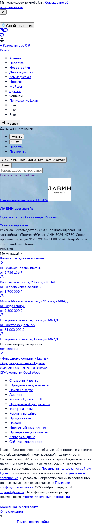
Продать (16, 146)
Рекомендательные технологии (46, 496)
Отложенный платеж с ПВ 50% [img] (24, 200)
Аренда (15, 58)
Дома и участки (21, 72)
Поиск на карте (21, 390)
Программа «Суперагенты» (29, 404)
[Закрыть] (3, 12)
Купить (16, 136)
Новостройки (19, 67)
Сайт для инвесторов (25, 441)
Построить (17, 151)
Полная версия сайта (33, 521)
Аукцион (15, 394)
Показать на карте (14, 175)
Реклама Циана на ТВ (25, 399)
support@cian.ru (12, 492)
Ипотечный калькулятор (28, 427)
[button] (46, 212)
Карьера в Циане (22, 437)
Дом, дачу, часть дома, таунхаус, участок (33, 159)
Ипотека (15, 81)
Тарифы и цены (21, 408)
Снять (15, 142)
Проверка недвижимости (28, 432)
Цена (6, 165)
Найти (33, 175)
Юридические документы (29, 385)
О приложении (11, 511)
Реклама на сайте (22, 413)
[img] (59, 200)
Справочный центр (23, 380)
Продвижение (20, 418)
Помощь (15, 422)
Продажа (16, 62)
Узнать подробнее (14, 225)
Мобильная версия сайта (19, 506)
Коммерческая (20, 77)
